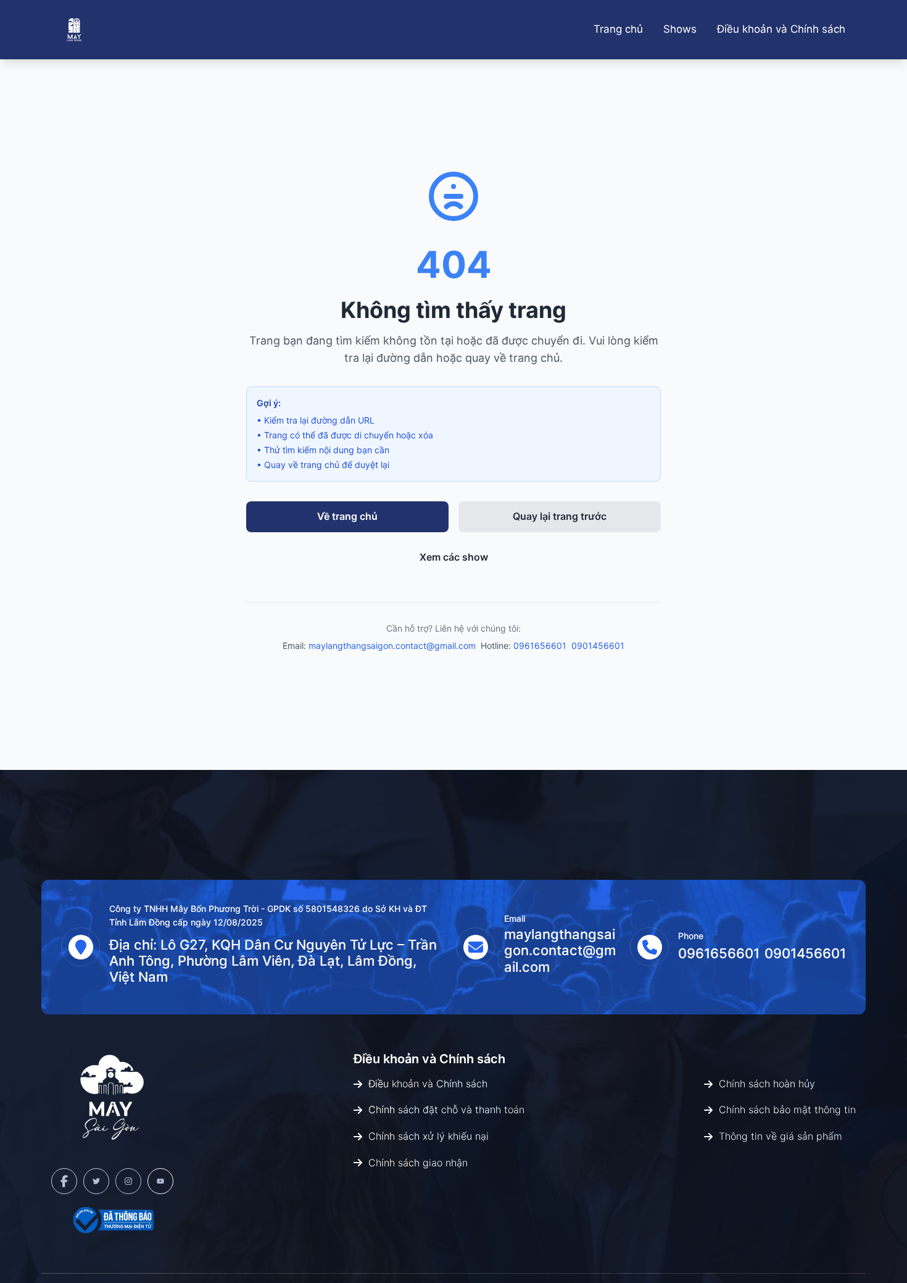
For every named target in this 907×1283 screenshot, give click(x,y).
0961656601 (539, 645)
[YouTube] (160, 1181)
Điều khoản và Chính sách (781, 29)
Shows (680, 29)
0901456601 (597, 645)
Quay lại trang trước (560, 516)
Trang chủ (618, 29)
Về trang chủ (347, 516)
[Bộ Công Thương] (112, 1220)
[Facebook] (64, 1181)
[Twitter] (96, 1181)
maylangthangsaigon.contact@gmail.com (392, 645)
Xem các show (454, 557)
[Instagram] (128, 1181)
